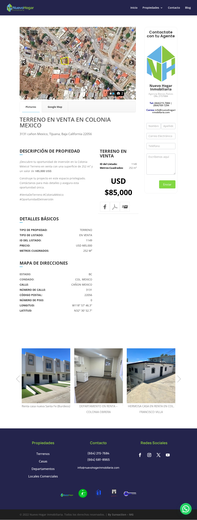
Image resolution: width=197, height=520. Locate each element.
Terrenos (43, 454)
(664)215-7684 (162, 103)
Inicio (134, 7)
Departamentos (43, 469)
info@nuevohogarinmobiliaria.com (163, 111)
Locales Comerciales (43, 476)
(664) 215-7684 (98, 453)
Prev (23, 63)
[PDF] (114, 206)
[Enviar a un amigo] (124, 206)
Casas (43, 461)
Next (131, 63)
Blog (188, 7)
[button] (186, 509)
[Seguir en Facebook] (140, 455)
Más (46, 367)
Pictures (31, 107)
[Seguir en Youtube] (168, 455)
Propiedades (151, 7)
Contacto (174, 7)
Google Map (55, 107)
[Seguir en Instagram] (149, 455)
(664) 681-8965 (98, 459)
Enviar (167, 184)
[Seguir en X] (158, 455)
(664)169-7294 (161, 105)
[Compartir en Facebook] (104, 206)
